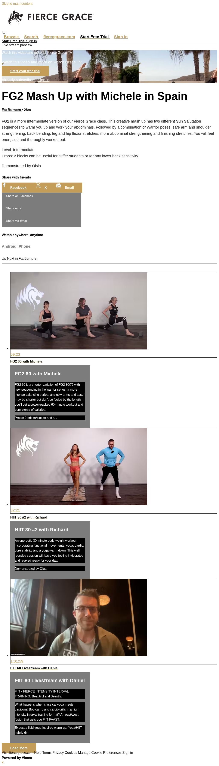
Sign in (121, 36)
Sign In (31, 41)
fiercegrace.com (59, 36)
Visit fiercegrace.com (17, 752)
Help (38, 752)
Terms (47, 752)
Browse (12, 36)
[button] (4, 32)
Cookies (71, 752)
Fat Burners (12, 110)
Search (31, 36)
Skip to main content (17, 3)
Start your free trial (25, 71)
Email (69, 187)
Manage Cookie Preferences (100, 752)
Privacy (58, 752)
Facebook (18, 187)
